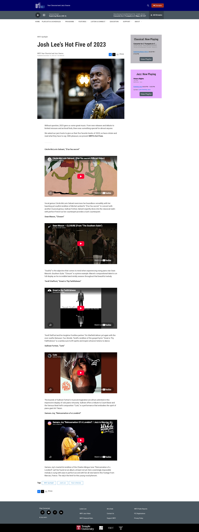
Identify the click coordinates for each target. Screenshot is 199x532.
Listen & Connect (98, 21)
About (137, 21)
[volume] (44, 15)
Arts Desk (110, 509)
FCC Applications (139, 513)
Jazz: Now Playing (146, 74)
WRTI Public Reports (140, 509)
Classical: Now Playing (146, 39)
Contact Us (110, 513)
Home (37, 21)
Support (126, 21)
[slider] (47, 15)
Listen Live (83, 509)
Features (82, 21)
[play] (37, 15)
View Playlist (146, 59)
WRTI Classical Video (86, 518)
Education (114, 21)
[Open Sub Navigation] (62, 21)
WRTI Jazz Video (85, 513)
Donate (158, 5)
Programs (69, 21)
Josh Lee (63, 483)
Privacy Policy (138, 518)
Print (122, 54)
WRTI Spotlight (42, 37)
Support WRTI (111, 518)
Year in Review (76, 483)
